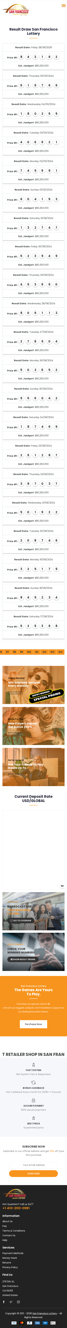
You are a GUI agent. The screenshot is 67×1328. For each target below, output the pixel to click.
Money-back (9, 1258)
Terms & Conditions (13, 1230)
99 (21, 652)
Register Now (15, 733)
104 (60, 652)
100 (29, 652)
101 (36, 652)
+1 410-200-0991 (16, 1208)
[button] (63, 5)
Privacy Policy (10, 1267)
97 (7, 652)
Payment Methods (12, 1253)
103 (52, 652)
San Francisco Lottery (45, 1313)
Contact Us (8, 1235)
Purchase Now (33, 1024)
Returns (6, 1262)
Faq (4, 1226)
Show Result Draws (24, 959)
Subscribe (33, 1173)
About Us (7, 1221)
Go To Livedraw (22, 920)
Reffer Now (14, 774)
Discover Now (15, 691)
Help (4, 1240)
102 (44, 652)
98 (14, 652)
